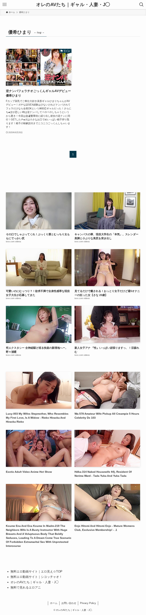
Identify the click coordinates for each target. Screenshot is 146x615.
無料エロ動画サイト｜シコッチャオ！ (36, 576)
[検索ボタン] (141, 4)
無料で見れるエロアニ (25, 587)
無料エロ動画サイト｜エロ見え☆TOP (36, 571)
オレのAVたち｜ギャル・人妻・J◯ (73, 4)
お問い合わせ (68, 603)
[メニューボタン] (4, 4)
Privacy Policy (88, 603)
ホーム (53, 603)
